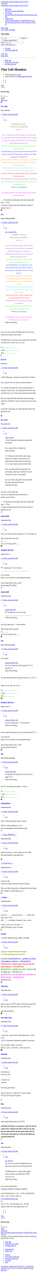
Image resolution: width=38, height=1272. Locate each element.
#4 (6, 433)
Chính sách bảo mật (11, 1258)
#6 (6, 564)
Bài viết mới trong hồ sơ (19, 15)
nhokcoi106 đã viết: (11, 663)
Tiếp (2, 85)
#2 (6, 228)
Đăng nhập (4, 56)
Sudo (31, 1268)
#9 (6, 716)
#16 (6, 1000)
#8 (6, 654)
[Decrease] (7, 96)
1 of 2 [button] (3, 87)
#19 (6, 1117)
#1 (6, 120)
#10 (6, 767)
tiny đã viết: (9, 1161)
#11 (6, 817)
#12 (6, 848)
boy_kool (18, 74)
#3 (6, 373)
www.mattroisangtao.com (9, 1199)
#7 (6, 606)
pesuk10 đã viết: (10, 610)
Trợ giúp (8, 1260)
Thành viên (9, 19)
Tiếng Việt (8, 1251)
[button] (4, 4)
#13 (6, 877)
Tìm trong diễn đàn (17, 11)
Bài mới (7, 11)
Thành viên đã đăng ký (12, 20)
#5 (6, 530)
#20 (6, 1157)
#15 (6, 947)
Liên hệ (7, 1255)
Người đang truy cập (28, 20)
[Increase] (5, 96)
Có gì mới (8, 13)
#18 (6, 1068)
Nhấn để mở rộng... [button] (11, 322)
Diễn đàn (8, 9)
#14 (6, 911)
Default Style (9, 1249)
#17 (6, 1031)
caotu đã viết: (9, 437)
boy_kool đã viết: (11, 232)
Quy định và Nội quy (12, 1257)
